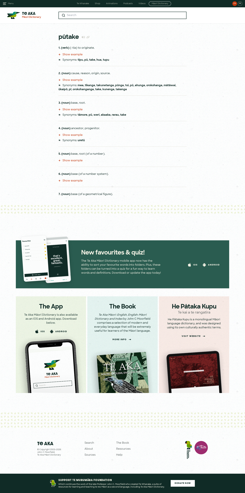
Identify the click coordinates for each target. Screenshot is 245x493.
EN (235, 3)
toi (127, 85)
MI (240, 3)
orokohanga (154, 85)
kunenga (108, 89)
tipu (80, 60)
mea (81, 85)
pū (86, 60)
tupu (106, 60)
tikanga (90, 85)
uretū (81, 140)
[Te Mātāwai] (201, 450)
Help (119, 455)
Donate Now (183, 483)
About (88, 449)
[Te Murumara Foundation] (188, 450)
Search (89, 443)
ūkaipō (63, 89)
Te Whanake (83, 4)
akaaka (105, 115)
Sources (90, 455)
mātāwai (170, 85)
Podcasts (128, 4)
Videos (142, 4)
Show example (72, 54)
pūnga (119, 85)
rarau (115, 115)
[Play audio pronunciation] (83, 37)
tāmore (82, 115)
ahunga (140, 85)
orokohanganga (83, 89)
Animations (112, 4)
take (92, 60)
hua (99, 60)
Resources (123, 449)
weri (97, 115)
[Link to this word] (88, 37)
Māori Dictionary (160, 4)
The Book (122, 443)
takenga (121, 89)
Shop (97, 4)
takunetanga (105, 85)
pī (70, 89)
